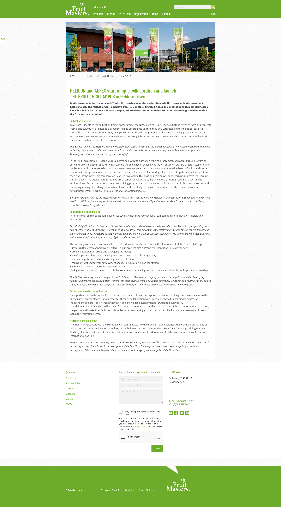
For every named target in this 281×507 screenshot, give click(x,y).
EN (100, 7)
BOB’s (69, 404)
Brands (111, 14)
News (155, 14)
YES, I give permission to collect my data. (142, 413)
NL (95, 7)
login (213, 13)
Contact (166, 14)
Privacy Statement (141, 426)
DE (104, 7)
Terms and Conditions (111, 490)
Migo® (69, 399)
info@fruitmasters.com (181, 400)
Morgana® (71, 393)
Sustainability (73, 383)
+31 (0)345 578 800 (179, 404)
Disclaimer (130, 490)
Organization (141, 14)
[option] (140, 47)
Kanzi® (69, 388)
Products (98, 14)
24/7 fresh (125, 14)
